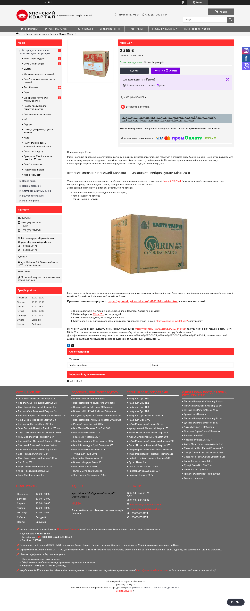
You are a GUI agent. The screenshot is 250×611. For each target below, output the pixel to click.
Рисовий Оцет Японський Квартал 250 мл (39, 441)
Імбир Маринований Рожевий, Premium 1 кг (151, 454)
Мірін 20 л (98, 314)
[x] (72, 345)
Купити (134, 70)
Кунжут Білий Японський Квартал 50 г (148, 437)
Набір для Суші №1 (139, 398)
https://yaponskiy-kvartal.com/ (172, 321)
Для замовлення (110, 29)
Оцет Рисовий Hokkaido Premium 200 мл (39, 428)
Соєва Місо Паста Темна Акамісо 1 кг (203, 444)
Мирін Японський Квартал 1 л (33, 471)
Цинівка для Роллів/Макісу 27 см (201, 410)
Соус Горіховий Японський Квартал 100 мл (40, 432)
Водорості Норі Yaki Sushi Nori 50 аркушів (94, 411)
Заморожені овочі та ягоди (37, 114)
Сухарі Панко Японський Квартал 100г (203, 452)
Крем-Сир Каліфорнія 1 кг (31, 475)
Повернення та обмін (197, 29)
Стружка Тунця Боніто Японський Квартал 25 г (97, 415)
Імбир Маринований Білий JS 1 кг (146, 424)
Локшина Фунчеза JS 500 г (198, 439)
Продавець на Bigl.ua (125, 584)
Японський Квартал (68, 529)
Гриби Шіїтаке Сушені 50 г (197, 469)
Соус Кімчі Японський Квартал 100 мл (37, 458)
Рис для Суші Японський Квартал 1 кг (37, 403)
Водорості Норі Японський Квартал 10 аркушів (97, 420)
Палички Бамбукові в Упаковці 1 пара (203, 401)
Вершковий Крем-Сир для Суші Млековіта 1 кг (42, 415)
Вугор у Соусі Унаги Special (87, 471)
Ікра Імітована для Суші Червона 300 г (93, 441)
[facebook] (68, 345)
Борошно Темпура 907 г (141, 475)
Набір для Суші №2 (139, 403)
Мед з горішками (32, 175)
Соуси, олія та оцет (36, 34)
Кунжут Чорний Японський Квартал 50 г (149, 428)
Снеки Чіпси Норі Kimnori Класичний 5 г (204, 448)
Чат (238, 602)
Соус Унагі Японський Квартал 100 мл (37, 445)
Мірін (62, 34)
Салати (27, 69)
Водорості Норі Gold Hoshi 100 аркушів (93, 407)
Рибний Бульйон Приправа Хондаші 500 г (150, 458)
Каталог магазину (56, 29)
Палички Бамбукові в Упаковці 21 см (203, 405)
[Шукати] (230, 20)
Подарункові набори (34, 169)
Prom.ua (141, 581)
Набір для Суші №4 (139, 411)
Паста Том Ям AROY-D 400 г (143, 466)
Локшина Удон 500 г (194, 435)
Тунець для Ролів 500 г (85, 454)
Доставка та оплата (164, 29)
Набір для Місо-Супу (139, 420)
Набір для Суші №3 (139, 407)
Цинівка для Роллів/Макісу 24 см (201, 422)
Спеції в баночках (33, 164)
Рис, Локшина (31, 87)
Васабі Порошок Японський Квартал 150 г (150, 445)
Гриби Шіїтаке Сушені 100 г (198, 461)
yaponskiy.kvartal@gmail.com (36, 242)
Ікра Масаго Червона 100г (86, 432)
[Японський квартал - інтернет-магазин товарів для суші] (35, 20)
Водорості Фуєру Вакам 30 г (88, 462)
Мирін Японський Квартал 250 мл (35, 466)
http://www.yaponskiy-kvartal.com (37, 238)
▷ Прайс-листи (28, 181)
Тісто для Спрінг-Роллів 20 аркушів (202, 431)
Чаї (25, 119)
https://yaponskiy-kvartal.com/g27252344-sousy (160, 328)
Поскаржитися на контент (138, 587)
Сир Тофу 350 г (26, 462)
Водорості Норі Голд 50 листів (89, 398)
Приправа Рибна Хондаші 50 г (144, 471)
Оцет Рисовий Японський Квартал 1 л (37, 398)
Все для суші (85, 29)
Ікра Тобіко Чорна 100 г (85, 466)
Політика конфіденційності (166, 587)
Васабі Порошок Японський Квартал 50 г (150, 432)
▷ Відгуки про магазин (32, 195)
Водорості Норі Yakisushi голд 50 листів (94, 403)
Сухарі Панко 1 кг (138, 462)
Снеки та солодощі (33, 151)
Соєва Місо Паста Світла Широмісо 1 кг (204, 456)
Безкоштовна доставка (137, 106)
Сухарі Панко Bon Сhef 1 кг (198, 465)
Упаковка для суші (193, 478)
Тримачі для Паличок (195, 414)
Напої (27, 137)
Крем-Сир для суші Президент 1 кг (36, 437)
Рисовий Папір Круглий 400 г (88, 424)
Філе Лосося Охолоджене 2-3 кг (89, 475)
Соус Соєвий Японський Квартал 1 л (37, 407)
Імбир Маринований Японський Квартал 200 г (152, 441)
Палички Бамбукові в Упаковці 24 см (203, 418)
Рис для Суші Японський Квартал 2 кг (37, 411)
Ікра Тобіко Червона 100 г (86, 437)
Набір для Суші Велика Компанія (146, 415)
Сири (26, 92)
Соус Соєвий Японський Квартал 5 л (37, 420)
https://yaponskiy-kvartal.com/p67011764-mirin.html (143, 301)
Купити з (160, 70)
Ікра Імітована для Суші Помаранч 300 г (94, 445)
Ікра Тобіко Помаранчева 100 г (89, 458)
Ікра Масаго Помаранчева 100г (89, 449)
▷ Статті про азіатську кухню (35, 190)
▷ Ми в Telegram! (29, 200)
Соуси (52, 34)
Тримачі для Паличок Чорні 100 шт (202, 473)
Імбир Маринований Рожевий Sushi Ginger (150, 449)
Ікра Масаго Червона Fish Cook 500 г (92, 428)
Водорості (29, 124)
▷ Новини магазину (30, 185)
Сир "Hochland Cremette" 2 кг (33, 454)
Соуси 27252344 (172, 181)
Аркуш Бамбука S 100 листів (199, 427)
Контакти (137, 29)
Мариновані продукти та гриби (39, 74)
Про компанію (29, 29)
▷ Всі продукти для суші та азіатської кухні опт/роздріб (35, 52)
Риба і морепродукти (34, 58)
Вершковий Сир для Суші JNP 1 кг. (36, 424)
